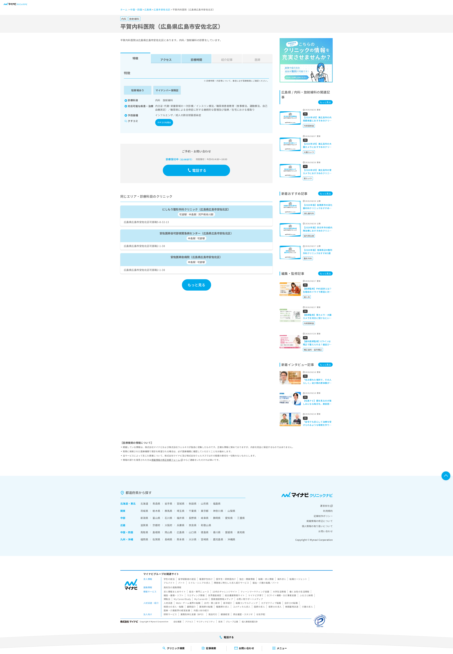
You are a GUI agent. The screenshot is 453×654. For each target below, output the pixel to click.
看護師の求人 (222, 606)
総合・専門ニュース (199, 591)
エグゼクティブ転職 (271, 602)
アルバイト (169, 582)
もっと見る (196, 284)
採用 (220, 621)
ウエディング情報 (196, 595)
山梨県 (231, 511)
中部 (122, 518)
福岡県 (144, 539)
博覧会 (167, 598)
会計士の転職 (291, 602)
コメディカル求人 (241, 606)
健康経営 (225, 614)
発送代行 (212, 614)
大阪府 (168, 525)
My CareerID (201, 598)
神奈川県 (218, 511)
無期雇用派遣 (292, 606)
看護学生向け (206, 578)
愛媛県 (229, 532)
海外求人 (281, 578)
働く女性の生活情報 (299, 591)
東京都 (204, 511)
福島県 (217, 503)
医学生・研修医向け (226, 578)
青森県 (156, 503)
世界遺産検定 (214, 595)
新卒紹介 (227, 602)
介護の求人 (307, 606)
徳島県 (204, 532)
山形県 (204, 503)
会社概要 (177, 621)
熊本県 (180, 539)
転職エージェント (298, 578)
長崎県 (168, 539)
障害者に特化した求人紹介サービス (231, 582)
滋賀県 (144, 525)
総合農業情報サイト (235, 595)
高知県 (241, 532)
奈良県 (192, 525)
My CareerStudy (182, 598)
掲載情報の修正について (319, 521)
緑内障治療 (309, 235)
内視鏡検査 (309, 125)
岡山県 (168, 532)
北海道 (124, 503)
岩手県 (168, 503)
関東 (122, 511)
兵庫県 (180, 525)
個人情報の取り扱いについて (317, 526)
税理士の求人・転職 (174, 606)
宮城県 (180, 503)
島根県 (156, 532)
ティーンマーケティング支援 (255, 591)
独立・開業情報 (247, 578)
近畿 (122, 525)
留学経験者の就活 (187, 578)
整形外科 (308, 258)
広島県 (180, 532)
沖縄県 (231, 539)
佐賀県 (156, 539)
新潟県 (144, 518)
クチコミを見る (164, 122)
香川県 (217, 532)
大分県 (192, 539)
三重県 (241, 518)
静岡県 (217, 518)
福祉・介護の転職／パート (266, 582)
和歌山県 (206, 525)
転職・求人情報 (266, 578)
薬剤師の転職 (206, 606)
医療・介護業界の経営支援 (177, 610)
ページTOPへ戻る (445, 475)
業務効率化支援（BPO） (192, 614)
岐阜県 (204, 518)
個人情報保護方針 (250, 621)
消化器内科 (309, 213)
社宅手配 (260, 614)
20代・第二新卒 (212, 602)
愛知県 (229, 518)
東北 (133, 503)
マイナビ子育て (255, 595)
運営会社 (325, 505)
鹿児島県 (218, 539)
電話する (199, 170)
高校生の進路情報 (172, 587)
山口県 (192, 532)
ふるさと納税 (306, 595)
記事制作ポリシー (323, 516)
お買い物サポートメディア (250, 598)
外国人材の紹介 (201, 610)
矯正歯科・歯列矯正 (313, 349)
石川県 (168, 518)
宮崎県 (204, 539)
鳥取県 (144, 532)
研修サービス (170, 614)
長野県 (192, 518)
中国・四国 (126, 532)
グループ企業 (232, 621)
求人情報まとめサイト (175, 591)
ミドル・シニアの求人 (199, 582)
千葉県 (192, 511)
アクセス (166, 59)
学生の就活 (169, 578)
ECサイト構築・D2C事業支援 (281, 595)
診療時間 (196, 59)
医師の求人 (259, 606)
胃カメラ (308, 178)
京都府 (156, 525)
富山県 (156, 518)
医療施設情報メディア (222, 598)
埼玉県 (180, 511)
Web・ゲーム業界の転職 (188, 602)
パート (181, 582)
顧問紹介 (191, 606)
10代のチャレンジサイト (225, 591)
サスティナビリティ (206, 621)
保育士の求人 (275, 606)
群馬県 (168, 511)
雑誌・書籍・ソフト (174, 595)
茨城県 (144, 511)
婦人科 (307, 297)
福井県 (180, 518)
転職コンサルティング (247, 602)
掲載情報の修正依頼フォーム (165, 459)
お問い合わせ (325, 531)
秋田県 (192, 503)
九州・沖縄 (126, 539)
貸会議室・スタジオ (243, 614)
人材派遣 (168, 602)
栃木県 (156, 511)
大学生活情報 (279, 591)
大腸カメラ (309, 152)
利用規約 (328, 511)
